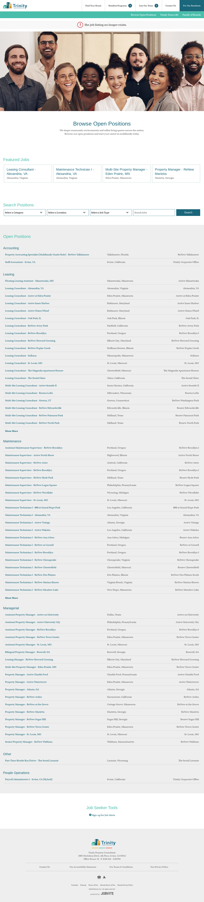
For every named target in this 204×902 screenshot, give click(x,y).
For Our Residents (191, 5)
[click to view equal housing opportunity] (99, 877)
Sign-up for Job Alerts (103, 815)
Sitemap (83, 885)
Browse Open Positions (143, 14)
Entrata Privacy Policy (125, 885)
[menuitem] (45, 866)
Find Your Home (93, 5)
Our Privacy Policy (159, 867)
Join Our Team (146, 5)
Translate (74, 885)
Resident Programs (118, 5)
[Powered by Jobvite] (102, 893)
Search (188, 212)
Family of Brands (191, 14)
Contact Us (170, 5)
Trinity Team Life (169, 14)
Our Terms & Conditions (121, 867)
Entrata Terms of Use (107, 885)
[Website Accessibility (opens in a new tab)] (105, 877)
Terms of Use (93, 885)
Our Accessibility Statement (83, 867)
